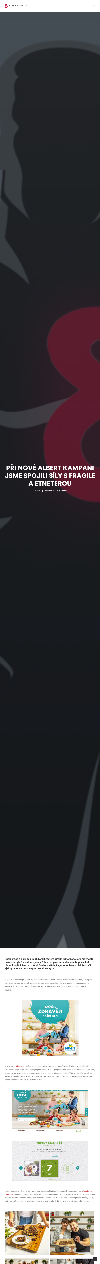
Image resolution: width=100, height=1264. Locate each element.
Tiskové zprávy (60, 491)
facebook (87, 1191)
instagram (9, 1194)
